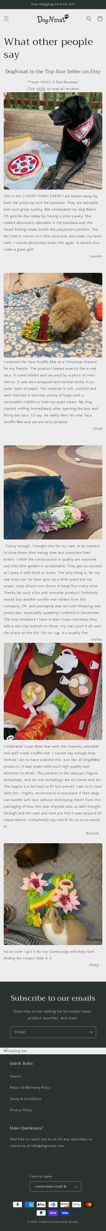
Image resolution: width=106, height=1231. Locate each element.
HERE (41, 89)
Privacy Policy (21, 1110)
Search (15, 1077)
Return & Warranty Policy (30, 1088)
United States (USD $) (50, 1186)
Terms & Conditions (25, 1099)
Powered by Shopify (65, 1221)
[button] (6, 18)
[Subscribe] (90, 1032)
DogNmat (45, 1221)
